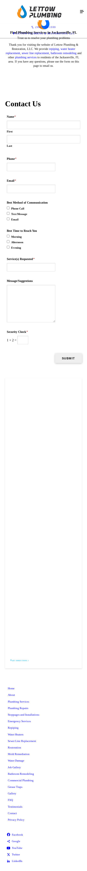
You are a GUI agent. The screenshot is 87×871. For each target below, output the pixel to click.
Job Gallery (14, 767)
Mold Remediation (19, 754)
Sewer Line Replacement (22, 741)
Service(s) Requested (21, 259)
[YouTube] (43, 848)
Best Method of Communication (27, 202)
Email (11, 180)
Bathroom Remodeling (21, 773)
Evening (16, 247)
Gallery (12, 793)
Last (9, 145)
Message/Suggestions (20, 281)
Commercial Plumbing (21, 780)
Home (11, 688)
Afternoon (17, 242)
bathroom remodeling (63, 53)
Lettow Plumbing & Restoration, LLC (45, 33)
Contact (12, 813)
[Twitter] (43, 854)
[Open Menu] (82, 12)
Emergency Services (19, 721)
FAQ (10, 800)
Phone (11, 158)
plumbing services (26, 57)
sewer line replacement (35, 53)
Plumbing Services (18, 701)
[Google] (43, 841)
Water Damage (16, 760)
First (9, 131)
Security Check (17, 331)
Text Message (19, 214)
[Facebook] (43, 835)
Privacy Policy (16, 819)
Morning (16, 236)
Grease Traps (15, 786)
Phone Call (17, 208)
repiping (54, 49)
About (11, 694)
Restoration (14, 747)
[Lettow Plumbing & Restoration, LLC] (39, 11)
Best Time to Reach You (22, 230)
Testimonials (15, 806)
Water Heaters (15, 734)
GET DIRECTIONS (19, 661)
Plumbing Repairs (18, 708)
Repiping (13, 727)
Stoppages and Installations (23, 714)
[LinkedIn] (43, 861)
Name (11, 116)
